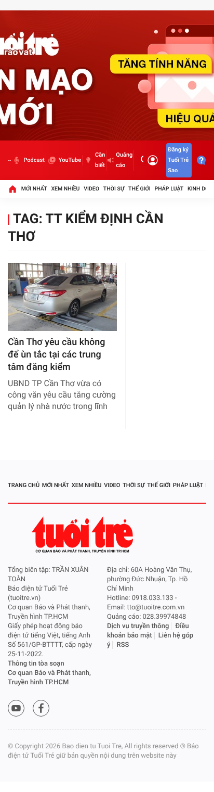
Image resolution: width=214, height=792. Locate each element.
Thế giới (139, 188)
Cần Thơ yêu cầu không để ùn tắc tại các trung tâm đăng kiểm (56, 355)
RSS (123, 645)
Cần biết (100, 160)
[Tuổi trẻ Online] (84, 534)
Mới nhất (34, 188)
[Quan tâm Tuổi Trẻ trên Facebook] (41, 708)
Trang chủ (23, 485)
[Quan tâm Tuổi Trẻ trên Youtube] (16, 708)
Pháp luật (169, 188)
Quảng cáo (124, 160)
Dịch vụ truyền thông (138, 626)
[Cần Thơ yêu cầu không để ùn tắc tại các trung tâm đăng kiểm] (62, 297)
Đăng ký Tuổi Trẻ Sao (178, 160)
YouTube (70, 160)
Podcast (33, 160)
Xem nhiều (65, 188)
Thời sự (113, 188)
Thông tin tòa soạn (36, 664)
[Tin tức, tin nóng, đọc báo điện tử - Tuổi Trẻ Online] (9, 160)
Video (91, 188)
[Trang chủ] (12, 189)
